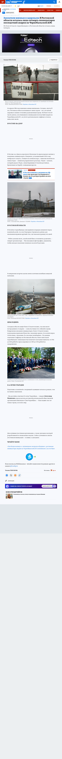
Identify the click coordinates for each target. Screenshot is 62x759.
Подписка (57, 6)
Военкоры (58, 10)
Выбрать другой (10, 12)
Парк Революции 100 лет (29, 10)
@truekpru (14, 466)
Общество (25, 170)
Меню (2, 2)
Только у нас (50, 10)
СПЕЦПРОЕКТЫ (41, 10)
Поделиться (54, 59)
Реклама (48, 6)
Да (3, 12)
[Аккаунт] (59, 2)
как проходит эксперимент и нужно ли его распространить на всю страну (37, 175)
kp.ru (54, 470)
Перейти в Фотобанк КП (29, 104)
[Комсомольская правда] (14, 2)
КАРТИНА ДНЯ (11, 480)
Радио (41, 6)
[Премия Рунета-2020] (23, 1)
